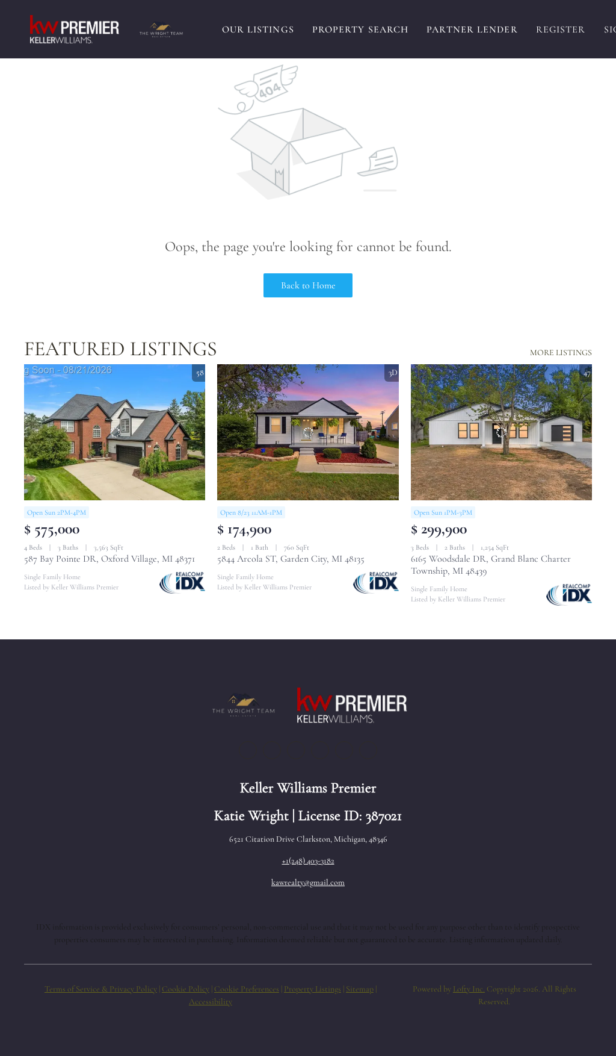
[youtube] (344, 750)
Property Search (360, 29)
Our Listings (258, 29)
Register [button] (561, 29)
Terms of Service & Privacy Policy (101, 989)
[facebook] (248, 750)
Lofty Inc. (469, 989)
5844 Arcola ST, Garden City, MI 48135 (291, 559)
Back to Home (308, 285)
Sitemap (360, 989)
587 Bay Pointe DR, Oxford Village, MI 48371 (109, 559)
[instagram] (320, 750)
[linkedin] (272, 750)
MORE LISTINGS (561, 352)
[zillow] (296, 750)
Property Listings (312, 989)
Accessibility (210, 1001)
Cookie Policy (185, 989)
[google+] (368, 750)
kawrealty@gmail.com (308, 882)
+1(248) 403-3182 (308, 861)
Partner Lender (472, 29)
